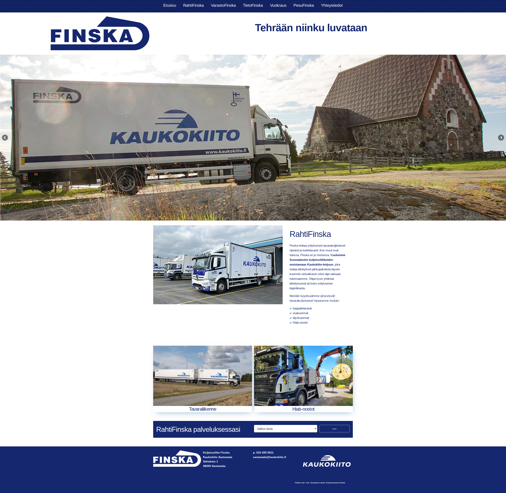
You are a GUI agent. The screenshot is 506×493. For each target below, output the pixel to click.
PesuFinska (304, 5)
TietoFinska (253, 5)
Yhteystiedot (332, 5)
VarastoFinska (223, 5)
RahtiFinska (193, 5)
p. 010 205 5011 (263, 452)
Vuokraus (278, 5)
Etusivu (169, 5)
